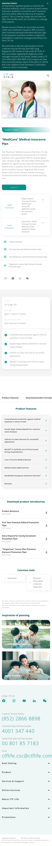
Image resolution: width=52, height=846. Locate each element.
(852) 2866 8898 (21, 718)
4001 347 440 (18, 731)
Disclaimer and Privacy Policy (30, 838)
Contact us (14, 187)
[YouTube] (24, 700)
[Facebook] (4, 700)
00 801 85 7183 (20, 743)
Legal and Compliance (9, 838)
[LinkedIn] (34, 700)
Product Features (10, 397)
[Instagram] (14, 700)
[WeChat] (44, 700)
